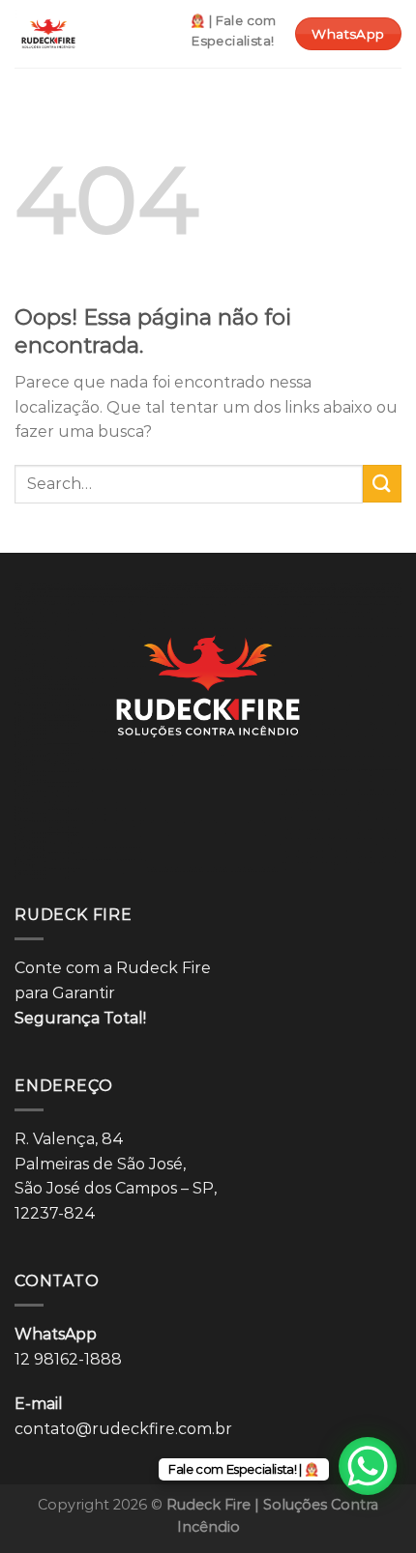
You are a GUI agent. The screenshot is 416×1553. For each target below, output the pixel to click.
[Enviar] (382, 484)
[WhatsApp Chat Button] (368, 1466)
